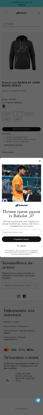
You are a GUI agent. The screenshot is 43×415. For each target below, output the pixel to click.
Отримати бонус (21, 239)
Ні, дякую (21, 246)
